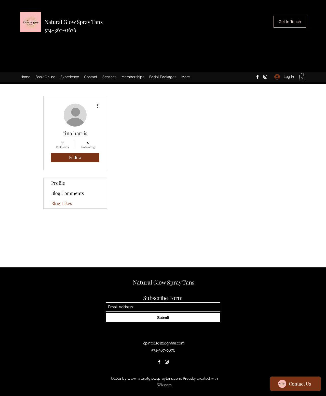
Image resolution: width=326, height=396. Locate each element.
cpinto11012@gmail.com (164, 343)
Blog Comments (67, 193)
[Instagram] (265, 76)
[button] (302, 76)
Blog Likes (61, 203)
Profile (58, 183)
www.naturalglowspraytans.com (154, 378)
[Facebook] (257, 76)
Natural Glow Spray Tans (74, 21)
